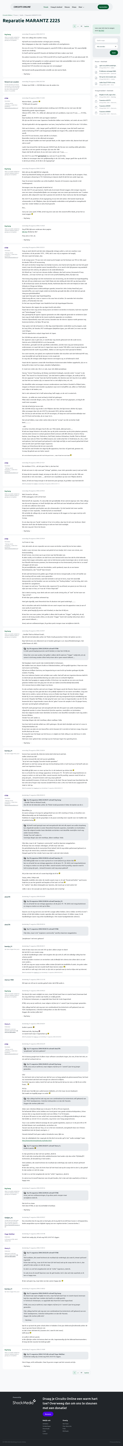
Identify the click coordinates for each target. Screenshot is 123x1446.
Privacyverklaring (115, 1442)
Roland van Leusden (12, 82)
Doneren (48, 1414)
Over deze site (67, 1426)
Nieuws (67, 7)
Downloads (46, 1428)
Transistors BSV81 (105, 106)
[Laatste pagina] (81, 26)
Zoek (114, 53)
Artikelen (45, 1423)
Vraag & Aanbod (56, 7)
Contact (45, 1433)
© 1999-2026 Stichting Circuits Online (14, 1442)
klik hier (24, 232)
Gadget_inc (9, 1217)
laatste (86, 26)
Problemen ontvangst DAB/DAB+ (109, 71)
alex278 (7, 897)
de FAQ (101, 30)
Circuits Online (7, 15)
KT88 (6, 98)
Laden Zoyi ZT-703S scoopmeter (109, 82)
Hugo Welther (10, 1234)
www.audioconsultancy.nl (11, 108)
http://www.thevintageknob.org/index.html (37, 1140)
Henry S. (7, 1024)
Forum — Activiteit (101, 61)
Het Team (66, 1423)
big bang (8, 34)
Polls (64, 1428)
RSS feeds (66, 1431)
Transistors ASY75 (105, 100)
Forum (46, 7)
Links (44, 1431)
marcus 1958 (9, 980)
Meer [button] (80, 7)
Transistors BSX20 (104, 111)
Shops (74, 7)
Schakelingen (47, 1426)
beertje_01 (8, 751)
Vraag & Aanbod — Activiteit (104, 90)
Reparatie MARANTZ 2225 (33, 15)
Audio (21, 15)
